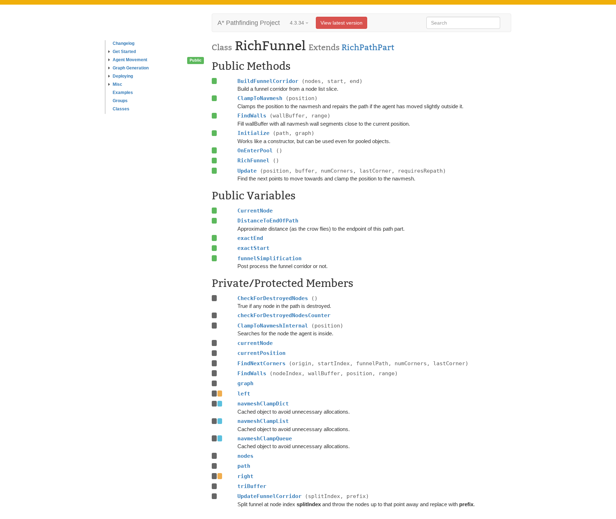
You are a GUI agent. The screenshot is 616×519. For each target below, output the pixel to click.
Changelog (123, 43)
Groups (120, 100)
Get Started (124, 51)
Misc (117, 84)
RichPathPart (368, 47)
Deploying (123, 76)
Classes (121, 108)
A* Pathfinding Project (248, 22)
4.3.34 (298, 23)
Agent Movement (130, 59)
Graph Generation (131, 67)
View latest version (341, 23)
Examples (123, 92)
